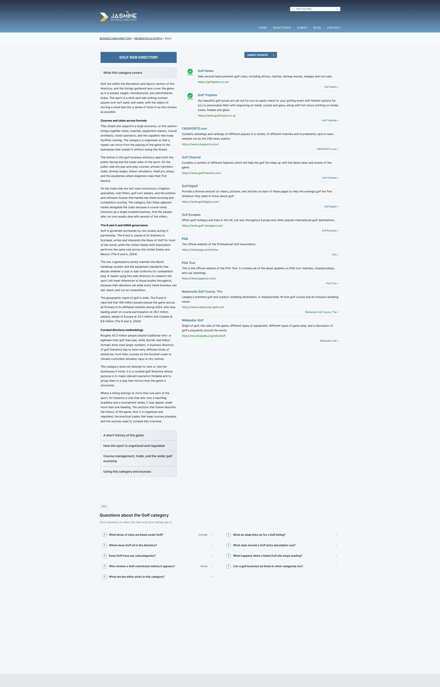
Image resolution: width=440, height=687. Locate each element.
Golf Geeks (205, 71)
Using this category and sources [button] (127, 471)
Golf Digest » (331, 206)
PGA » (335, 254)
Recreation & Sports (148, 38)
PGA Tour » (332, 283)
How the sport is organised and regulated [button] (134, 446)
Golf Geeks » (331, 86)
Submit (302, 27)
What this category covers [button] (122, 72)
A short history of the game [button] (123, 435)
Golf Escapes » (330, 230)
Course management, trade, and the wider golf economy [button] (137, 458)
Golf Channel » (330, 177)
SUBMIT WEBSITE (257, 54)
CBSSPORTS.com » (328, 149)
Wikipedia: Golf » (329, 340)
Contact (333, 27)
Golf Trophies (207, 95)
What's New (282, 27)
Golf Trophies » (330, 120)
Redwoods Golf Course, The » (322, 311)
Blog (317, 27)
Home (263, 27)
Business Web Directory (116, 38)
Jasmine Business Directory (119, 16)
